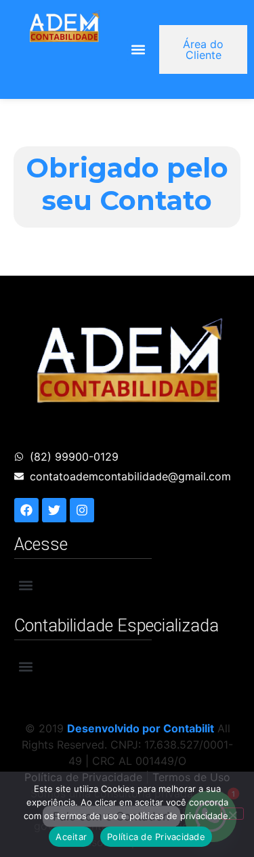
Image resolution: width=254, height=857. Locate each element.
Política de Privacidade (156, 836)
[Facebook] (26, 510)
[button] (138, 50)
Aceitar (71, 836)
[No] (232, 814)
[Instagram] (82, 510)
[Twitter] (54, 510)
